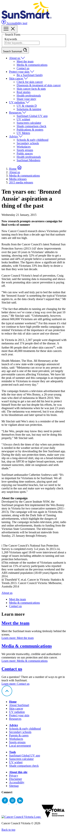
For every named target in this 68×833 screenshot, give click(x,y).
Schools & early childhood (32, 139)
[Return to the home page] (27, 17)
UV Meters (23, 133)
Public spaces (25, 153)
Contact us (23, 68)
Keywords (11, 39)
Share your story (26, 99)
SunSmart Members (28, 160)
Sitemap (14, 785)
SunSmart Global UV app (32, 116)
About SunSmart (19, 705)
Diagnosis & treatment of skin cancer (39, 85)
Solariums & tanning (29, 109)
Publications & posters (30, 129)
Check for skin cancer (30, 81)
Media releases (18, 179)
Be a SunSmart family (30, 75)
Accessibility (16, 782)
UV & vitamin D (27, 105)
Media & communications (32, 64)
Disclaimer (15, 779)
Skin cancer (16, 78)
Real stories (23, 92)
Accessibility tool (16, 23)
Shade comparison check (31, 126)
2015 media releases (21, 182)
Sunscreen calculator (29, 122)
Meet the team (25, 61)
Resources (15, 112)
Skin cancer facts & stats (31, 88)
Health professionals (29, 95)
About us (15, 58)
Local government (20, 745)
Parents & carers (19, 735)
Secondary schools (28, 143)
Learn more (18, 638)
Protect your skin (19, 71)
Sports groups (25, 150)
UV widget (23, 119)
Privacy (13, 775)
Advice (14, 136)
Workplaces (24, 146)
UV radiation (17, 102)
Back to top (8, 829)
